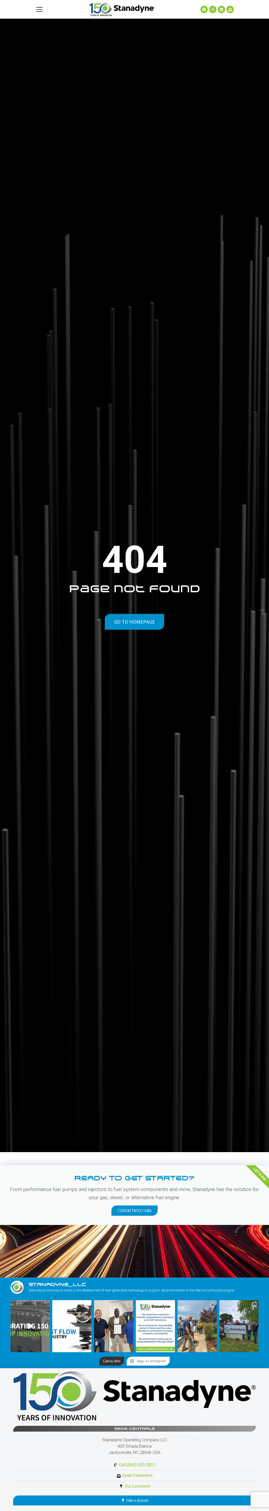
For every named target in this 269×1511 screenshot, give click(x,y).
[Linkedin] (221, 9)
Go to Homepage (134, 621)
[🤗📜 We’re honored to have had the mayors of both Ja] (113, 1326)
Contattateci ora (134, 1210)
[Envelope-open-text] (230, 9)
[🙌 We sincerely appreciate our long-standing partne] (155, 1326)
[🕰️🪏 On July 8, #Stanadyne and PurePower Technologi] (197, 1326)
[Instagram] (212, 9)
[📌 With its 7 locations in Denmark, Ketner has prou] (238, 1326)
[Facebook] (204, 9)
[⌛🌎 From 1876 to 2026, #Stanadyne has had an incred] (30, 1326)
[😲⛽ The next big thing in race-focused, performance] (71, 1326)
